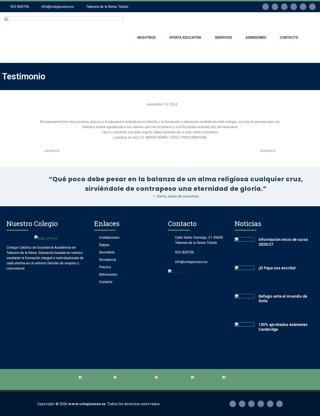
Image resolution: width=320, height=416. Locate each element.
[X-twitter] (275, 6)
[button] (311, 37)
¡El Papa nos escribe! (277, 268)
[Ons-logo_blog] (312, 6)
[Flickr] (284, 6)
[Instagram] (265, 6)
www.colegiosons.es (87, 403)
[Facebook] (293, 6)
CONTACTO (289, 37)
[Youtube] (303, 6)
